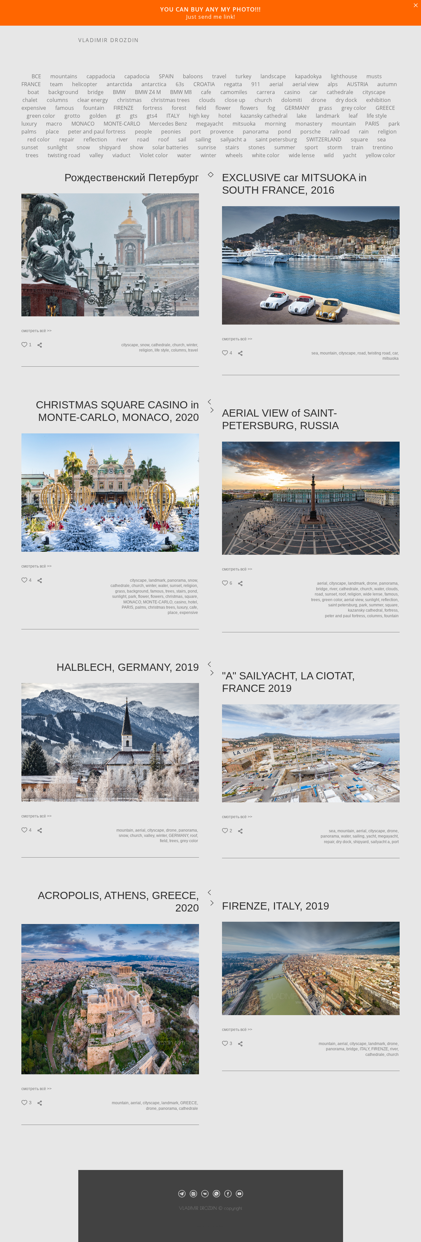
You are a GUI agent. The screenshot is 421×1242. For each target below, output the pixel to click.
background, (138, 591)
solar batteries (171, 147)
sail (182, 139)
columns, (179, 350)
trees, (170, 591)
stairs (232, 147)
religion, (147, 350)
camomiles (234, 92)
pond (285, 131)
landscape (273, 76)
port (196, 131)
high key (199, 115)
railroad (340, 131)
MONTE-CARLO (122, 123)
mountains (64, 76)
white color (266, 155)
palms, (141, 607)
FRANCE (31, 84)
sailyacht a (234, 139)
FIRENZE (124, 107)
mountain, (329, 353)
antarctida (120, 84)
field (202, 107)
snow (84, 147)
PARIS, (128, 607)
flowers (250, 107)
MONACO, (133, 602)
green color (42, 115)
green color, (333, 599)
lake (302, 115)
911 (256, 84)
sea (381, 139)
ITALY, (365, 1049)
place (53, 131)
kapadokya (309, 76)
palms (29, 131)
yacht (350, 155)
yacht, (372, 836)
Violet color (154, 155)
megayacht (210, 123)
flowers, (158, 596)
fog (272, 107)
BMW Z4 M (148, 92)
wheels (235, 155)
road (143, 139)
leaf (354, 115)
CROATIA (204, 84)
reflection (96, 139)
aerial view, (354, 599)
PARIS (373, 123)
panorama (256, 131)
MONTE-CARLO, (158, 602)
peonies (171, 131)
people (144, 131)
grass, (121, 591)
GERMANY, (179, 835)
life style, (163, 350)
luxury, (183, 607)
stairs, (182, 591)
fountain (94, 107)
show (137, 147)
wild (329, 155)
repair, (330, 842)
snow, (145, 345)
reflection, (390, 599)
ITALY (173, 115)
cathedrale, (161, 345)
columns (58, 100)
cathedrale (341, 92)
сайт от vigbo (210, 1226)
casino (293, 92)
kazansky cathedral (264, 115)
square (360, 139)
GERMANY (298, 107)
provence (222, 131)
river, (334, 589)
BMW (120, 92)
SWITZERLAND (324, 139)
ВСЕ (37, 76)
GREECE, (189, 1103)
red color (39, 139)
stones (257, 147)
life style (377, 115)
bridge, (323, 589)
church (264, 100)
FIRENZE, (380, 1049)
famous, (157, 591)
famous (65, 107)
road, (363, 353)
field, (164, 841)
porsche (311, 131)
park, (133, 596)
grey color (354, 107)
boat (34, 92)
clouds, (393, 589)
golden (98, 115)
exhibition (378, 100)
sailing (203, 139)
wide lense (302, 155)
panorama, (177, 580)
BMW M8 (181, 92)
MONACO (83, 123)
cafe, (194, 607)
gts (134, 115)
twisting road (65, 155)
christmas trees (171, 100)
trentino (383, 147)
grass (326, 107)
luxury (29, 123)
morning (276, 123)
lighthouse (345, 76)
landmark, (158, 580)
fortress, (392, 610)
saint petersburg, (343, 605)
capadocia (137, 76)
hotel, (193, 602)
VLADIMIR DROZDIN (108, 40)
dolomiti (292, 100)
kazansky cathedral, (366, 610)
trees (33, 155)
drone (319, 100)
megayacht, (389, 836)
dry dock (346, 100)
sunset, (177, 585)
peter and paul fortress (97, 131)
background (64, 92)
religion (387, 131)
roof (164, 139)
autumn (387, 84)
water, (164, 585)
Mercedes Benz (168, 123)
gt (119, 115)
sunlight (58, 147)
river (122, 139)
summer (285, 147)
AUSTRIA (358, 84)
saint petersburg (277, 139)
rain (364, 131)
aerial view (306, 84)
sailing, (359, 836)
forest (180, 107)
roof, (343, 594)
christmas (130, 100)
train (358, 147)
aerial (277, 84)
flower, (144, 596)
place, (174, 612)
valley (97, 155)
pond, (193, 591)
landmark (328, 115)
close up (236, 100)
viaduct (122, 155)
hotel (225, 115)
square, (192, 596)
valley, (150, 835)
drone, (373, 583)
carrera (266, 92)
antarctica (154, 84)
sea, (315, 353)
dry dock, (344, 842)
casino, (181, 602)
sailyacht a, (381, 842)
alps (333, 84)
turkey (244, 76)
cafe (206, 92)
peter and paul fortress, (346, 616)
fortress (153, 107)
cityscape (373, 92)
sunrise (207, 147)
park (394, 123)
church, (179, 345)
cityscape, (130, 345)
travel (220, 76)
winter (209, 155)
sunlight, (120, 596)
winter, (192, 345)
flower (223, 107)
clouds (208, 100)
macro (54, 123)
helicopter (85, 84)
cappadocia (101, 76)
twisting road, (380, 353)
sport (312, 147)
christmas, (175, 596)
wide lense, (373, 594)
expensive (34, 107)
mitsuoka (245, 123)
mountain (344, 123)
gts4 (153, 115)
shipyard (110, 147)
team (57, 84)
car (314, 92)
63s (181, 84)
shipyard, (362, 842)
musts (374, 76)
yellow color (380, 155)
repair (67, 139)
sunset (30, 147)
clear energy (93, 100)
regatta (233, 84)
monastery (309, 123)
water (185, 155)
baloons (193, 76)
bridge (96, 92)
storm (335, 147)
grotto (73, 115)
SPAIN (167, 76)
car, (396, 353)
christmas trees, (162, 607)
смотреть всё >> (36, 331)
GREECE (385, 107)
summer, (377, 605)
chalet (30, 100)
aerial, (323, 583)
